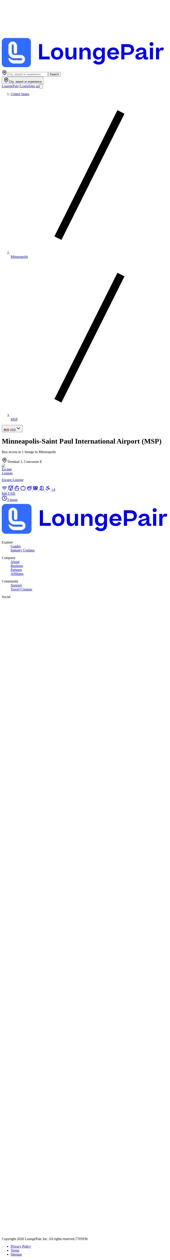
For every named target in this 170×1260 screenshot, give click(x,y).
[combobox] (27, 74)
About (15, 562)
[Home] (85, 68)
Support (16, 585)
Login (24, 86)
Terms (15, 1250)
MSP (14, 419)
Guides (16, 546)
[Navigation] (41, 86)
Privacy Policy (21, 1246)
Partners (16, 570)
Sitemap (16, 1254)
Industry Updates (23, 550)
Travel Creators (21, 589)
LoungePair (11, 86)
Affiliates (17, 574)
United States (20, 94)
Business (17, 566)
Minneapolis (19, 257)
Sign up (34, 86)
